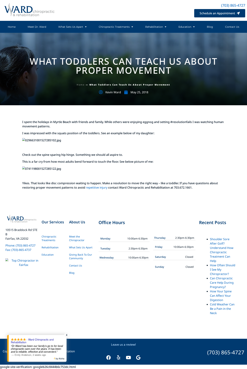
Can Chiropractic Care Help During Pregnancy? (222, 282)
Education (184, 26)
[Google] (138, 357)
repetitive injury (96, 187)
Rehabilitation (154, 26)
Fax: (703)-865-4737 (18, 250)
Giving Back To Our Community (80, 256)
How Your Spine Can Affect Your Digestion (221, 295)
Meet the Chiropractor (76, 238)
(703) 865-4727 (233, 5)
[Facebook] (108, 357)
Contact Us (232, 26)
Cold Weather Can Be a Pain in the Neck (222, 308)
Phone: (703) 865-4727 (20, 245)
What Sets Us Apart (70, 26)
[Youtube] (128, 357)
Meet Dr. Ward (37, 26)
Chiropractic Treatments (114, 26)
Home (12, 26)
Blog (210, 26)
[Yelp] (118, 357)
